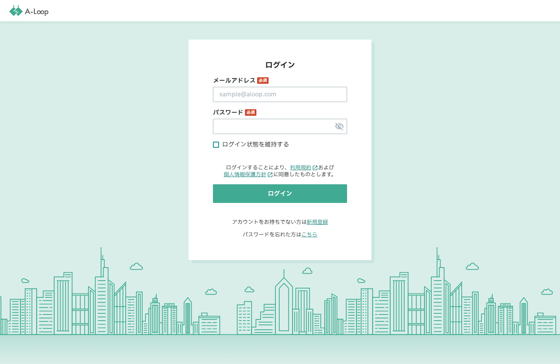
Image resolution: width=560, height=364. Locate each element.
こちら (309, 235)
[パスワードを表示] (339, 126)
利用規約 (300, 167)
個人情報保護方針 (245, 174)
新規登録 (317, 222)
